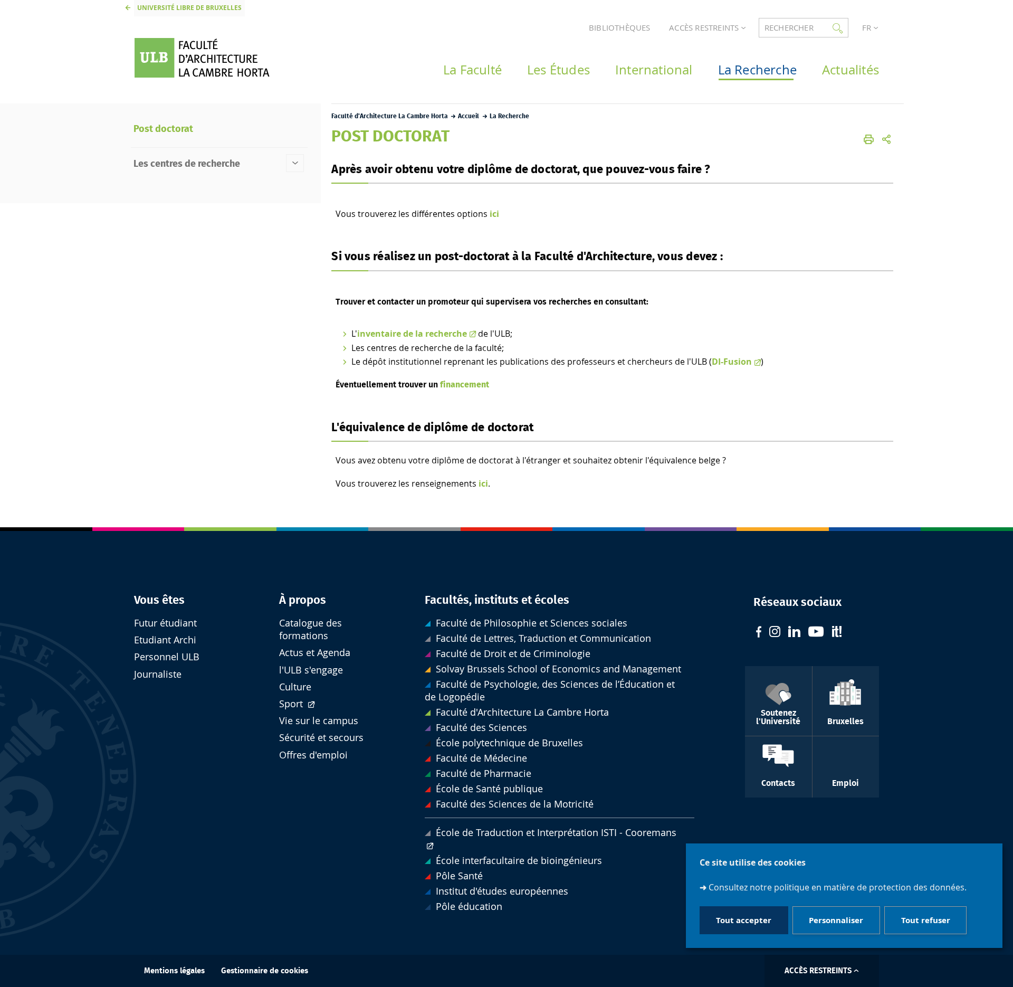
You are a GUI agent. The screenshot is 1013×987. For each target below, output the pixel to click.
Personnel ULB (166, 657)
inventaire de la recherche (412, 333)
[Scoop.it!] (837, 633)
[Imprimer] (869, 139)
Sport (292, 704)
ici (494, 214)
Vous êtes (159, 600)
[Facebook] (758, 633)
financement (464, 385)
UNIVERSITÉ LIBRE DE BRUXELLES (189, 7)
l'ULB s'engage (311, 670)
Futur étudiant (165, 623)
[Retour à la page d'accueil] (217, 57)
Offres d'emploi (313, 755)
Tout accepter (743, 919)
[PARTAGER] (886, 139)
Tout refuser (925, 919)
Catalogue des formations (310, 629)
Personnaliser (836, 919)
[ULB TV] (816, 633)
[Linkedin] (794, 633)
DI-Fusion (732, 361)
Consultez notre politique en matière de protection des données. (838, 887)
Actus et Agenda (314, 653)
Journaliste (157, 674)
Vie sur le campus (318, 721)
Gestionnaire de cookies (264, 971)
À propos (302, 600)
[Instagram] (774, 633)
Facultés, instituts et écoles (497, 600)
